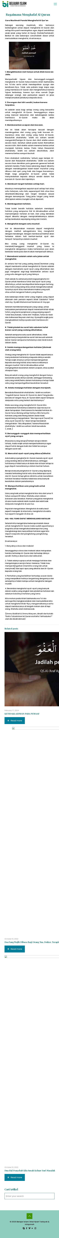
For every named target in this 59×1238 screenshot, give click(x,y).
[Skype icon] (24, 1228)
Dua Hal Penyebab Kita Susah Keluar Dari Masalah (30, 1170)
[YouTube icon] (32, 1228)
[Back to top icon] (29, 1216)
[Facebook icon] (27, 1228)
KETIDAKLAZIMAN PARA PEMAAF (22, 713)
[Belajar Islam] (14, 4)
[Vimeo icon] (30, 1228)
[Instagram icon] (35, 1228)
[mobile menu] (55, 4)
